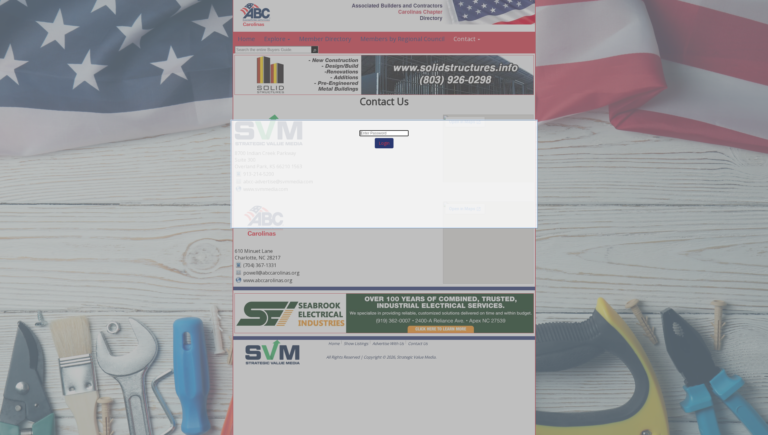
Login (384, 143)
